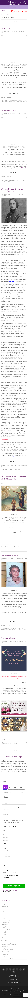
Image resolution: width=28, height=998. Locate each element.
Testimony (24, 629)
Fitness (4, 932)
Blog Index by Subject (7, 921)
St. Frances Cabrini (17, 469)
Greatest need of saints (10, 110)
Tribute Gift (6, 803)
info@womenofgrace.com (14, 982)
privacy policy (14, 890)
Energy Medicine (5, 922)
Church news (5, 906)
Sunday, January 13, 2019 (11, 482)
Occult (3, 927)
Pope (3, 911)
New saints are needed (10, 555)
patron (3, 743)
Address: (5, 859)
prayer (14, 101)
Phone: (4, 848)
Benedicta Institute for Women (9, 944)
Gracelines (8, 97)
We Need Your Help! (20, 11)
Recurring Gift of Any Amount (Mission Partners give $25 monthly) (14, 821)
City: (4, 865)
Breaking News (4, 904)
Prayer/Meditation (6, 929)
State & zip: (5, 870)
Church (17, 742)
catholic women (13, 100)
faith (18, 180)
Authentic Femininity (10, 465)
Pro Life (4, 913)
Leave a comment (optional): (10, 812)
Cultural (3, 907)
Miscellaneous (5, 924)
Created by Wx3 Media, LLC (7, 996)
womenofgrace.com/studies (8, 457)
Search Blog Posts (8, 17)
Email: (4, 843)
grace (3, 548)
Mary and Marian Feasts (7, 949)
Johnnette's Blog (5, 946)
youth (2, 631)
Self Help (4, 931)
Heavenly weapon (8, 28)
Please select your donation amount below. (13, 780)
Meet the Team (5, 951)
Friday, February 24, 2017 (11, 641)
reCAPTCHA (5, 890)
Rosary (17, 101)
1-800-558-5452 (14, 979)
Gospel (25, 546)
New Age (3, 918)
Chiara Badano (13, 628)
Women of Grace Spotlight (8, 958)
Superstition (4, 936)
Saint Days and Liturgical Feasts (9, 953)
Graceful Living (23, 742)
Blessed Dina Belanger (10, 742)
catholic (7, 100)
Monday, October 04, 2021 (12, 31)
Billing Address (7, 831)
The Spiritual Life (5, 956)
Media (3, 909)
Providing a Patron (8, 638)
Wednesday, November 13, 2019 (13, 194)
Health (4, 934)
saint (21, 101)
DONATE (23, 89)
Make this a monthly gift (10, 826)
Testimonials (5, 954)
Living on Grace (5, 948)
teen (20, 629)
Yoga (3, 937)
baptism (7, 546)
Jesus (10, 101)
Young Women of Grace (6, 961)
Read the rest (12, 93)
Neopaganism (5, 926)
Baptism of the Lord (14, 546)
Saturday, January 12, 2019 (12, 558)
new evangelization (14, 548)
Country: (5, 854)
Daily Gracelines (21, 100)
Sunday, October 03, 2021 (11, 113)
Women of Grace (8, 181)
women (10, 743)
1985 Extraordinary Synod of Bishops (13, 179)
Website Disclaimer (16, 996)
